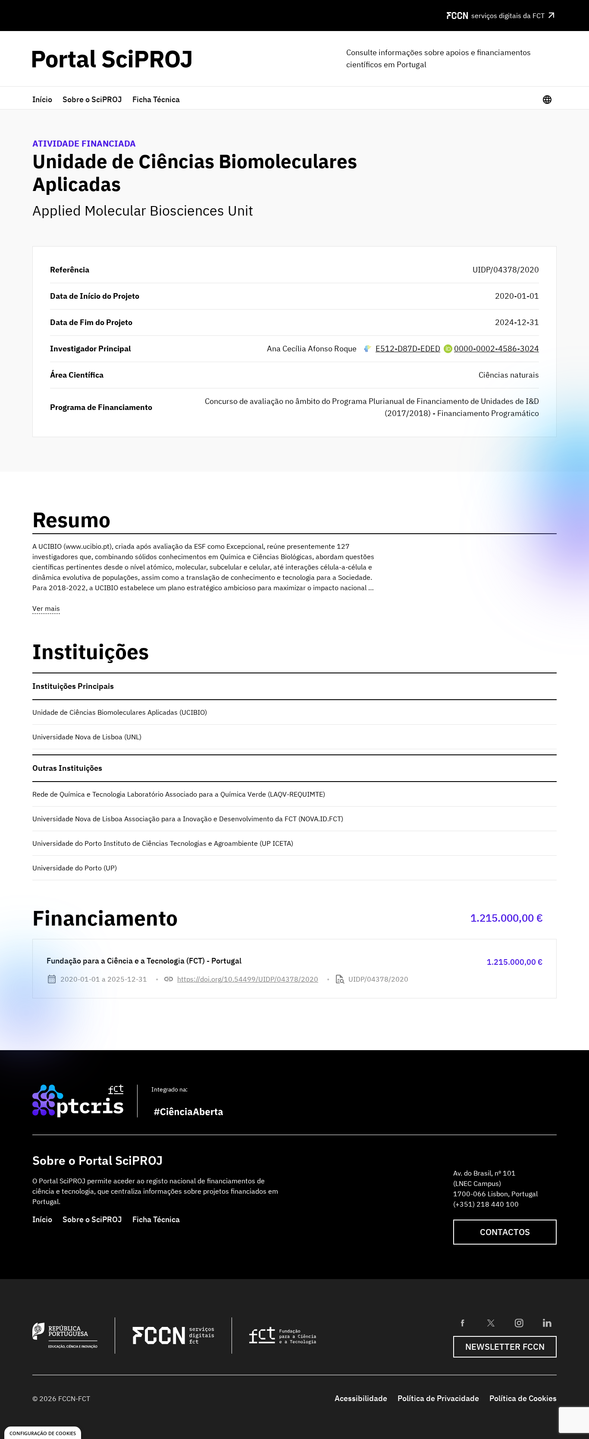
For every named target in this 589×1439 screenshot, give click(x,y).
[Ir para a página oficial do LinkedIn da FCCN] (547, 1323)
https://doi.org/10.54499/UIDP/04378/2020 (247, 979)
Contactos (505, 1232)
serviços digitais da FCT (508, 15)
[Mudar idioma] (547, 99)
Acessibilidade (361, 1398)
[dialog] (42, 1432)
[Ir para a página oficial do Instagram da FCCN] (519, 1323)
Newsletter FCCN (505, 1346)
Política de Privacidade (438, 1398)
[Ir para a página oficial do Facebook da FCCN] (462, 1323)
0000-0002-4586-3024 (496, 348)
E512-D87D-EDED (408, 348)
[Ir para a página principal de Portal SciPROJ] (111, 59)
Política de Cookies (523, 1398)
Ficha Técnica (156, 99)
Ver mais (46, 608)
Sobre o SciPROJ (92, 99)
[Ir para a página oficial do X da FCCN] (490, 1323)
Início (42, 99)
